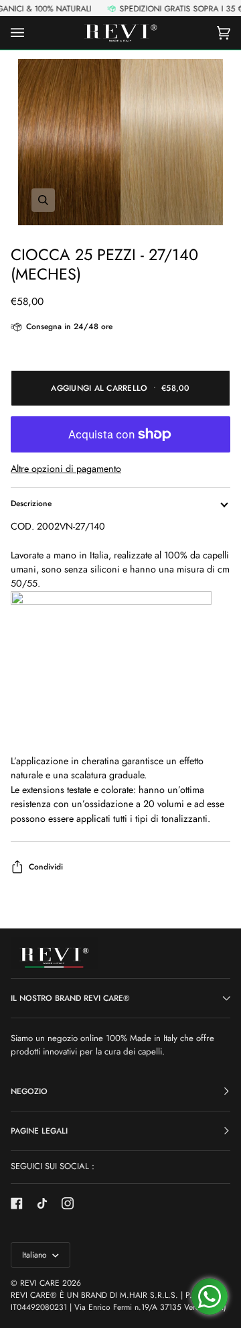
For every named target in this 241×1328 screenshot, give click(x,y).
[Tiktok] (42, 1203)
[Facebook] (17, 1203)
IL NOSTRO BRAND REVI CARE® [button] (70, 998)
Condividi (46, 867)
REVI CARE (40, 1283)
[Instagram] (68, 1203)
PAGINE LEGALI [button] (39, 1131)
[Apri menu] (31, 33)
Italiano (36, 1255)
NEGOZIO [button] (29, 1091)
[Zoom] (120, 142)
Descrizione (31, 503)
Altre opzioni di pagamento (66, 468)
